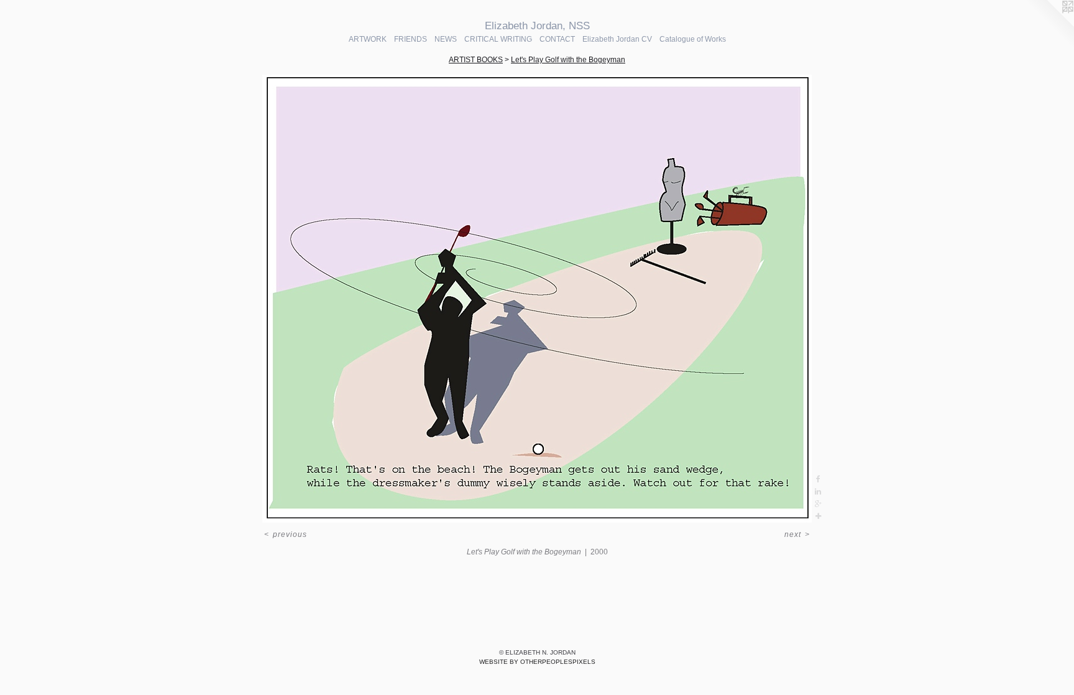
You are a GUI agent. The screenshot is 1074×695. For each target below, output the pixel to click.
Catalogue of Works (692, 39)
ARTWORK (368, 39)
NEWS (445, 39)
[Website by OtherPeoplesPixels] (1049, 25)
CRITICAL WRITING (498, 39)
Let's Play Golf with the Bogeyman (568, 59)
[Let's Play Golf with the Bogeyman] (537, 299)
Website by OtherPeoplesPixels (537, 661)
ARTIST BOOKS (476, 59)
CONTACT (557, 39)
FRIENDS (410, 39)
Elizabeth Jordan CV (617, 39)
